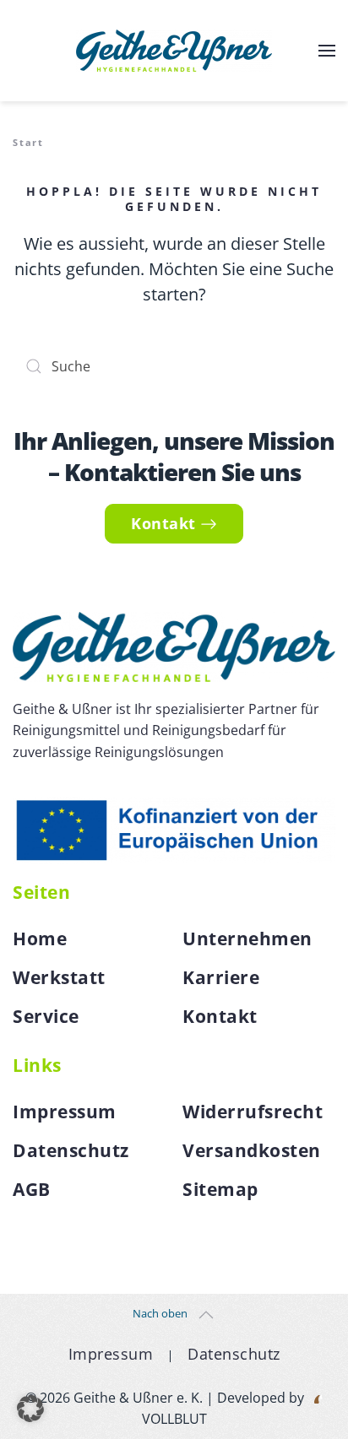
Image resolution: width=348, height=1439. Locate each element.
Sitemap (220, 1189)
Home (40, 938)
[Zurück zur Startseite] (174, 50)
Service (46, 1016)
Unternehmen (247, 938)
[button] (326, 50)
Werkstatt (59, 977)
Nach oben (160, 1313)
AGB (32, 1189)
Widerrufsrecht (252, 1111)
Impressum (65, 1111)
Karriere (220, 977)
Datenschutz (71, 1150)
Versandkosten (251, 1150)
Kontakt (163, 523)
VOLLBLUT (174, 1418)
